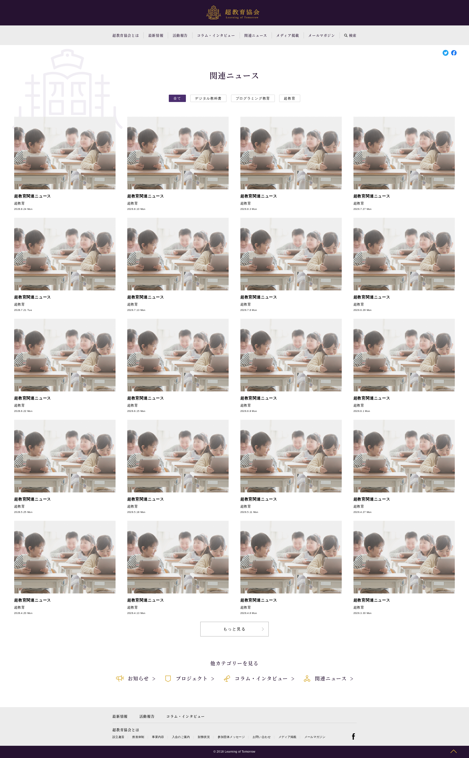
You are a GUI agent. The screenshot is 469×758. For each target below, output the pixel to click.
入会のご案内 (181, 737)
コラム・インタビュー (216, 35)
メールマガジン (321, 35)
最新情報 (155, 35)
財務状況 (204, 737)
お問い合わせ (262, 737)
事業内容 (158, 737)
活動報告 (180, 35)
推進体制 (138, 737)
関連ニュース (255, 35)
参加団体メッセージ (231, 737)
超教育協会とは (125, 35)
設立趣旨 (118, 737)
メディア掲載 (287, 35)
